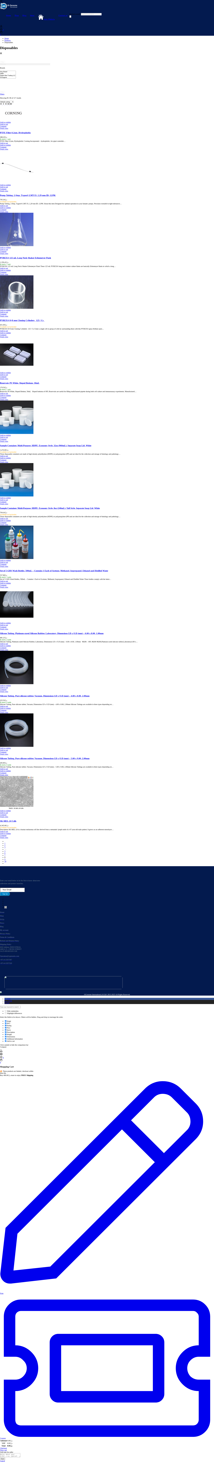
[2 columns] (3, 104)
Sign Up (5, 894)
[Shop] (107, 1054)
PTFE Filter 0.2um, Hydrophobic (15, 133)
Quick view (4, 128)
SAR (8, 1001)
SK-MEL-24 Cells (8, 821)
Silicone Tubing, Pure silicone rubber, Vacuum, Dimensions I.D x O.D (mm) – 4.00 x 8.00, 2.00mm (45, 696)
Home (6, 38)
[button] (4, 124)
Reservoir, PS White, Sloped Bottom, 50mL (19, 383)
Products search (75, 14)
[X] (5, 908)
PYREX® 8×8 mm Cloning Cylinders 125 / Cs (22, 320)
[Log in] (1, 27)
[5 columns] (11, 104)
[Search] (70, 16)
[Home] (107, 1051)
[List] (1, 104)
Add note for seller (6, 1452)
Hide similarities (13, 1011)
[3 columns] (6, 104)
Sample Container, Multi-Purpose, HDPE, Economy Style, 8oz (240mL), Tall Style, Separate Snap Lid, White (50, 508)
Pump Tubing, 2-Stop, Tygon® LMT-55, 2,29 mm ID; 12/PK (28, 195)
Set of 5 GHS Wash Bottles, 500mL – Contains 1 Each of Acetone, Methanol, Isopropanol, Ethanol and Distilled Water (54, 571)
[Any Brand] (8, 72)
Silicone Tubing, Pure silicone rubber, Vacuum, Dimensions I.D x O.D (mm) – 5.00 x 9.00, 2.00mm (45, 758)
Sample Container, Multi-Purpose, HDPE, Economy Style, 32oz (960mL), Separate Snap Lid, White (45, 445)
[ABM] (8, 74)
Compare (3, 126)
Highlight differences (14, 1013)
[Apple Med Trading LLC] (8, 76)
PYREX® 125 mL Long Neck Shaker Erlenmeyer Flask (25, 258)
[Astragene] (8, 77)
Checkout (3, 1448)
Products (7, 40)
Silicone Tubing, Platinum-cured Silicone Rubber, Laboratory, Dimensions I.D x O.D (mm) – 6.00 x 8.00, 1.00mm (52, 633)
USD (6, 1003)
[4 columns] (8, 104)
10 (5, 861)
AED (7, 999)
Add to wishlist (5, 122)
